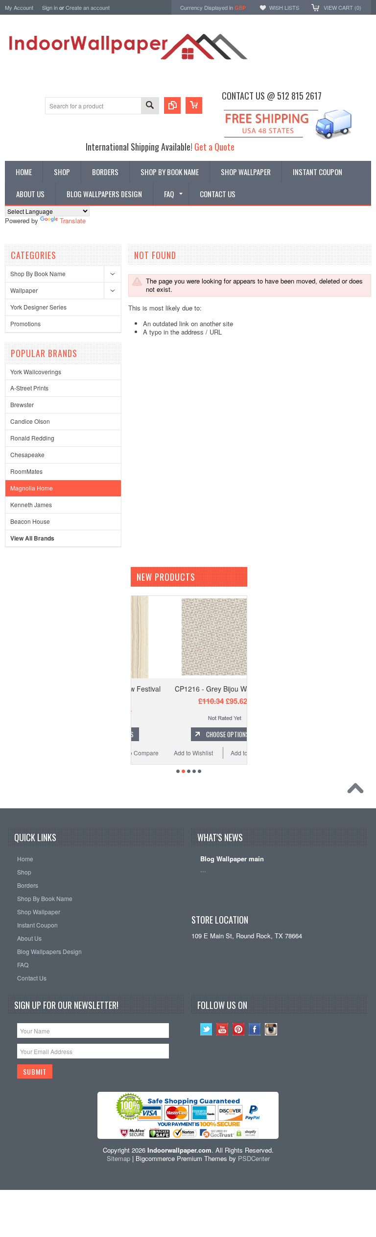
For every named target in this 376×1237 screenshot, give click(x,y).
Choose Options (194, 734)
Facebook (255, 1029)
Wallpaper (24, 290)
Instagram (271, 1029)
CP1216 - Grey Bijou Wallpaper (189, 689)
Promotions (25, 323)
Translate (73, 220)
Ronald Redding (32, 438)
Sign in (50, 7)
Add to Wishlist (159, 752)
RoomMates (26, 471)
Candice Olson (30, 421)
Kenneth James (31, 504)
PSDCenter (254, 1158)
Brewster (22, 404)
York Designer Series (38, 307)
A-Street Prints (29, 388)
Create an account (88, 7)
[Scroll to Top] (358, 791)
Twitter (206, 1029)
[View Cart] (194, 105)
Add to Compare (218, 752)
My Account (19, 7)
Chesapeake (27, 454)
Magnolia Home (31, 488)
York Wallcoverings (35, 371)
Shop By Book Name (38, 273)
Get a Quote (214, 146)
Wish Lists (284, 7)
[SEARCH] (150, 106)
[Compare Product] (172, 105)
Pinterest (239, 1029)
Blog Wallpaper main (232, 859)
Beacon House (30, 521)
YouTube (222, 1029)
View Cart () (342, 7)
